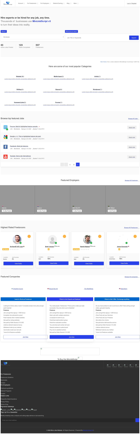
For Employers (44, 3)
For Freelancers (31, 3)
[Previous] (66, 164)
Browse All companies (131, 277)
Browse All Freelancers (131, 228)
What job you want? (71, 31)
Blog (68, 3)
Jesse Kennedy (122, 247)
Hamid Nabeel (85, 247)
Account (20, 3)
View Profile (18, 263)
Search (134, 38)
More (75, 3)
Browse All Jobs (133, 119)
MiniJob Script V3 (88, 430)
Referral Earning (58, 3)
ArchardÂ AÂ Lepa (16, 247)
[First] (62, 164)
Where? (3, 31)
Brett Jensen (49, 247)
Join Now (25, 337)
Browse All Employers (131, 180)
